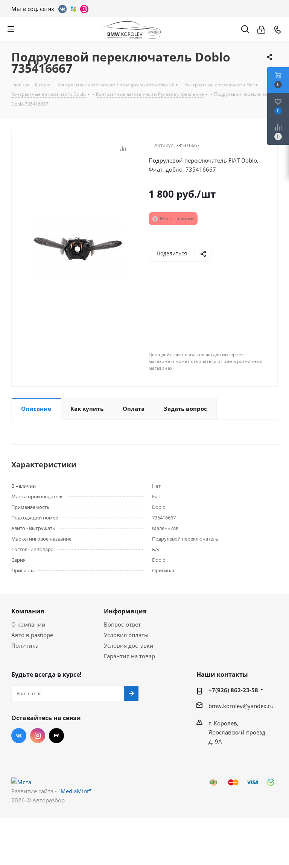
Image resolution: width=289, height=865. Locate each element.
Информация (125, 611)
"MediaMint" (74, 791)
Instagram (37, 735)
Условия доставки (129, 645)
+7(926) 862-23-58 (233, 690)
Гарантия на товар (129, 656)
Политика (24, 645)
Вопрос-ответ (122, 624)
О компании (28, 624)
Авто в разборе (32, 635)
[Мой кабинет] (261, 29)
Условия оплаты (126, 635)
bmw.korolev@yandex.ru (241, 706)
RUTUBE (56, 735)
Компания (27, 611)
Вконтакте (18, 735)
